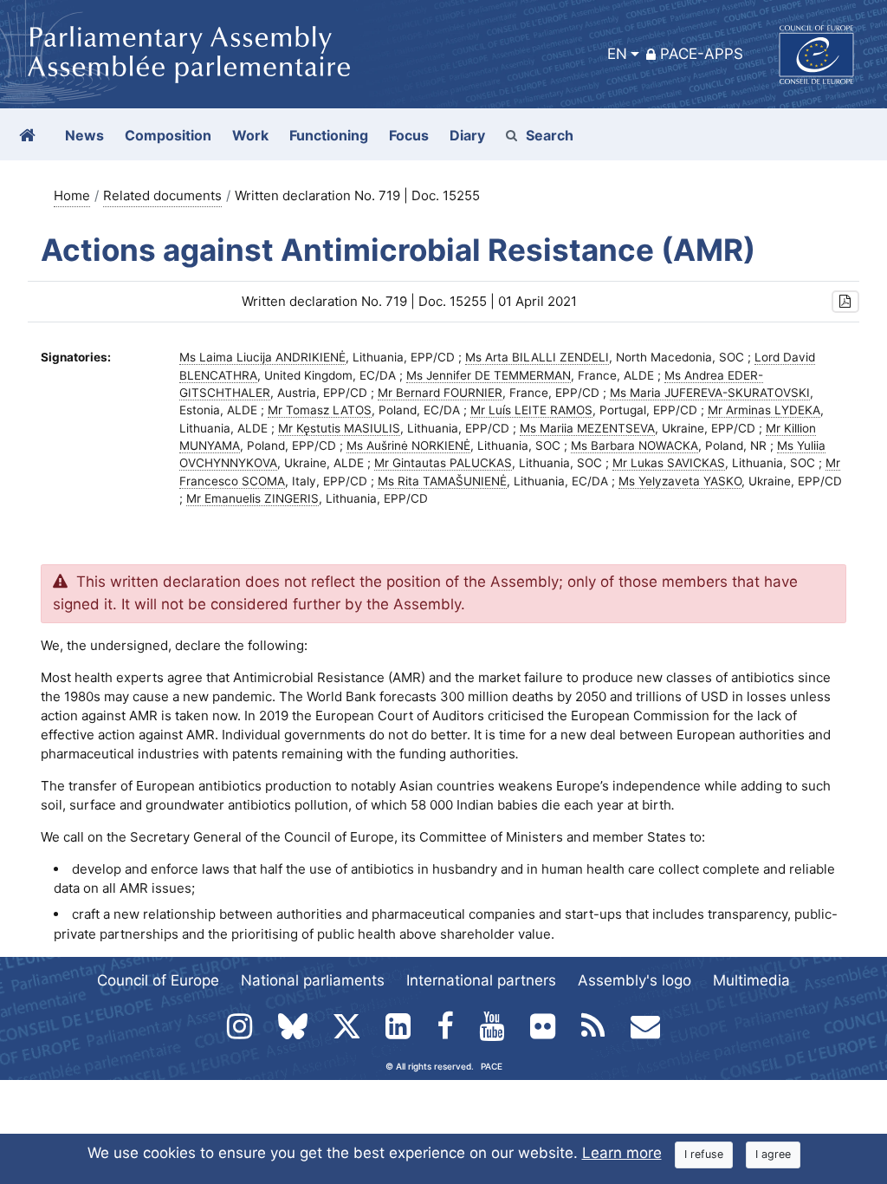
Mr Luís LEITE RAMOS (531, 410)
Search (549, 135)
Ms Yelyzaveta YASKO (679, 481)
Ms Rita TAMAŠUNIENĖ (442, 481)
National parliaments (313, 980)
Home (72, 195)
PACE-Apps (701, 53)
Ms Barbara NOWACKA (634, 445)
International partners (481, 980)
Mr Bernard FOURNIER (440, 393)
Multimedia (751, 980)
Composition (168, 135)
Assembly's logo (634, 980)
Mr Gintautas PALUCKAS (443, 463)
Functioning (328, 135)
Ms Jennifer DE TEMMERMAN (488, 375)
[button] (845, 302)
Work (250, 135)
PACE (491, 1066)
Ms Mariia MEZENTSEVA (587, 428)
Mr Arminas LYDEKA (764, 410)
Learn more (622, 1152)
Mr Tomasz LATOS (320, 410)
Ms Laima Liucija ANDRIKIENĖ (262, 357)
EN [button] (617, 53)
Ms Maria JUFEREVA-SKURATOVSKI (710, 393)
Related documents (162, 195)
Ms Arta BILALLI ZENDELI (537, 357)
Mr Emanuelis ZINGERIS (252, 498)
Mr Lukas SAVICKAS (668, 463)
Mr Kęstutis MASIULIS (339, 428)
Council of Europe (158, 980)
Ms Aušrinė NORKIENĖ (408, 445)
